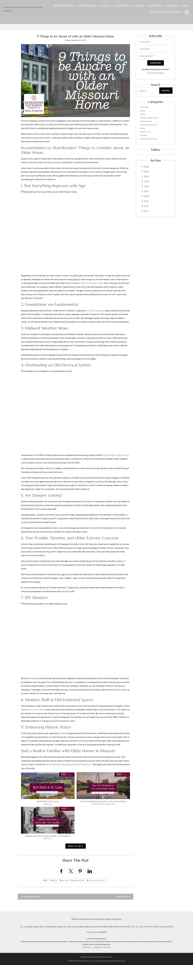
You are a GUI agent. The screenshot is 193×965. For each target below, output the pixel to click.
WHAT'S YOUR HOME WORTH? (166, 12)
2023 (146, 181)
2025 (146, 171)
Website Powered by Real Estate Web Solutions (96, 957)
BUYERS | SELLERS (87, 5)
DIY (46, 880)
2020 (146, 196)
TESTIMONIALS (155, 5)
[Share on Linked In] (89, 871)
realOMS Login (120, 961)
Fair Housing (107, 947)
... (106, 880)
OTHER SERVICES (122, 5)
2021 (146, 191)
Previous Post (31, 896)
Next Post (122, 896)
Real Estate (144, 107)
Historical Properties (95, 880)
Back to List (75, 846)
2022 (146, 186)
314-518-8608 (100, 932)
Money (142, 128)
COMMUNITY (173, 5)
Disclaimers (110, 961)
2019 (146, 201)
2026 (146, 166)
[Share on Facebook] (61, 871)
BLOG (186, 5)
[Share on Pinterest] (80, 871)
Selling (142, 111)
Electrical (65, 880)
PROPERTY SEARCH (64, 5)
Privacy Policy (86, 947)
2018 (146, 206)
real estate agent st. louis (149, 118)
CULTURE (140, 5)
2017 (146, 211)
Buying (54, 880)
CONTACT (105, 5)
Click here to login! (155, 72)
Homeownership (146, 121)
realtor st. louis (145, 132)
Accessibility (97, 947)
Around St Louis (78, 880)
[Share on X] (70, 871)
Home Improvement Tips (148, 139)
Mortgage (143, 135)
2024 (146, 176)
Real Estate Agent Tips (148, 125)
